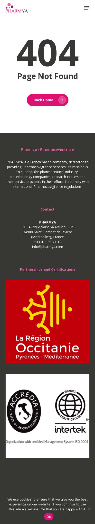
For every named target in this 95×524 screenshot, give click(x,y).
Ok (49, 517)
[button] (86, 7)
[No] (88, 508)
